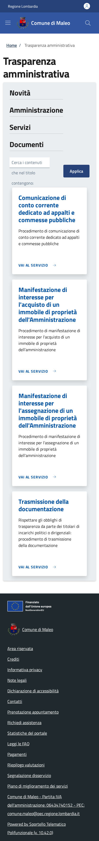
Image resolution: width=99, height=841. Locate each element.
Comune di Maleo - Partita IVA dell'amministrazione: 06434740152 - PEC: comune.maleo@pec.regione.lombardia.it (45, 805)
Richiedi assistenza (24, 722)
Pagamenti (17, 754)
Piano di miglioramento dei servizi (37, 786)
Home (11, 45)
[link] (38, 265)
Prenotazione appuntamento (33, 712)
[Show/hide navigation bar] (8, 22)
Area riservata (20, 648)
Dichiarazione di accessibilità (33, 691)
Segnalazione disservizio (29, 775)
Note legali (17, 680)
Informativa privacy (24, 669)
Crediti (13, 659)
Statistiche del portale (27, 733)
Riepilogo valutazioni (26, 765)
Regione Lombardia (23, 6)
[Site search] (88, 23)
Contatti (14, 701)
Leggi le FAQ (18, 744)
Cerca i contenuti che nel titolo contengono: (27, 172)
